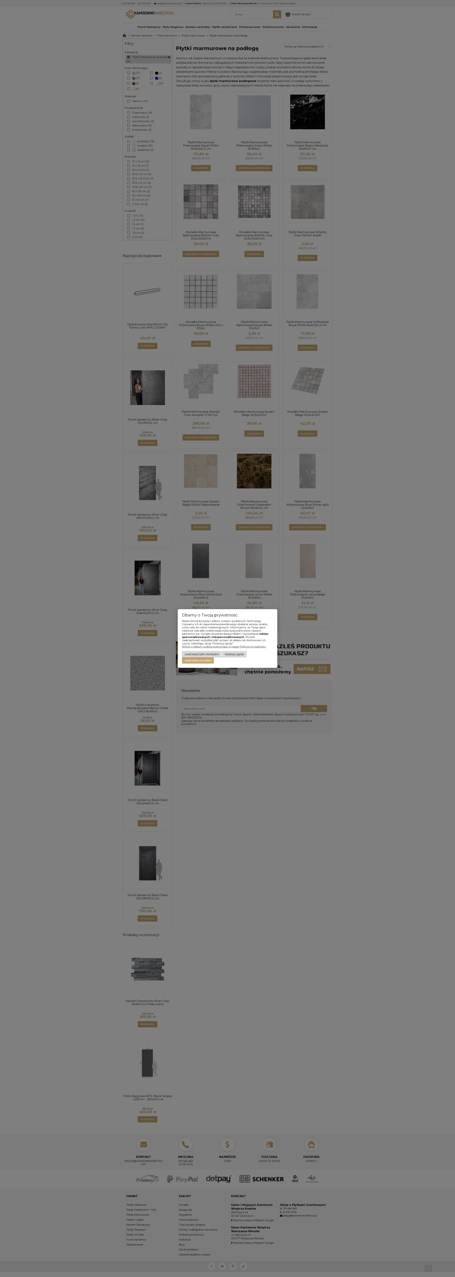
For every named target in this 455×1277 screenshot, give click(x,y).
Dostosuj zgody (234, 654)
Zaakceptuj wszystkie (198, 660)
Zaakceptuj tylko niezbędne (202, 654)
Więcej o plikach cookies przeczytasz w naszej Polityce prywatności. (224, 646)
